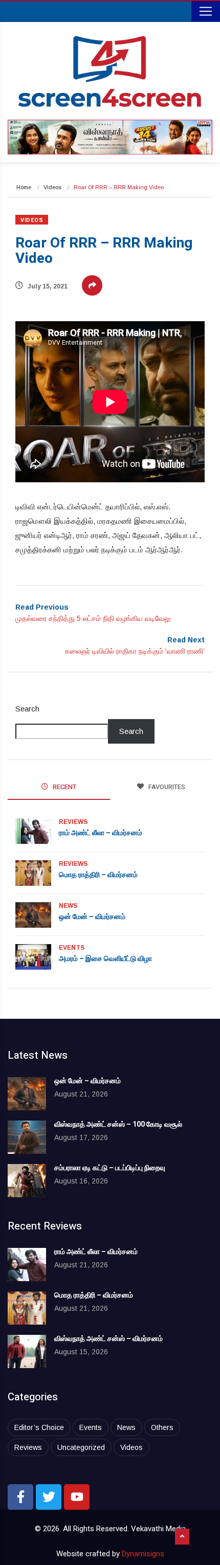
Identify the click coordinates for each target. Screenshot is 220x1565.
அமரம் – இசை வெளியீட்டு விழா (105, 958)
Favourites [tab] (166, 787)
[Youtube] (77, 1497)
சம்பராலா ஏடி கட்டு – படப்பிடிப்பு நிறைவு (109, 1167)
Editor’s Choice (39, 1427)
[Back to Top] (182, 1537)
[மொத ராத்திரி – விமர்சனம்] (27, 1308)
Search (27, 708)
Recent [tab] (63, 787)
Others (162, 1427)
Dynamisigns (143, 1553)
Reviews (73, 821)
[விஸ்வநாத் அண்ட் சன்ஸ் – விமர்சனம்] (27, 1351)
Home (23, 187)
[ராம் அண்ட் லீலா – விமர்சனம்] (27, 1264)
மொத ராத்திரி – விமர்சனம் (98, 874)
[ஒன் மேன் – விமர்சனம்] (27, 1093)
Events (71, 947)
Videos (52, 187)
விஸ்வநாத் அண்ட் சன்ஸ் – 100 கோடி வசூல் (118, 1124)
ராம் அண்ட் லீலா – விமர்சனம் (100, 833)
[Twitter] (48, 1497)
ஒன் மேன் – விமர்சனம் (92, 916)
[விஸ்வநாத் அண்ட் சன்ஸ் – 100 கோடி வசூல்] (27, 1137)
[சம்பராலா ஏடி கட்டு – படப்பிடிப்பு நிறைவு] (27, 1180)
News (68, 905)
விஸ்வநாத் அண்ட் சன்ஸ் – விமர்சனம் (108, 1338)
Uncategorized (81, 1447)
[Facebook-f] (20, 1497)
